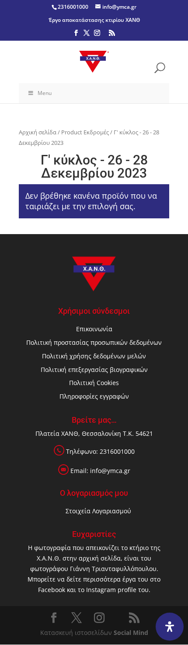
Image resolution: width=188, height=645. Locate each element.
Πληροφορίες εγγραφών (94, 396)
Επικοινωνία (94, 329)
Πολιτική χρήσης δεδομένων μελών (94, 356)
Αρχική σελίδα (37, 132)
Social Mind (131, 632)
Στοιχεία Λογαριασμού (98, 511)
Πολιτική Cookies (94, 383)
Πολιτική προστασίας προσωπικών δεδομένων (94, 342)
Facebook (51, 589)
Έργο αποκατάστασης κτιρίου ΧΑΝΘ (94, 20)
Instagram (101, 589)
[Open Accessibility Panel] (170, 627)
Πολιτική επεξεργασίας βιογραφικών (94, 369)
